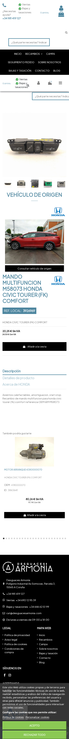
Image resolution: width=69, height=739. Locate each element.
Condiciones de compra (14, 650)
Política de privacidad (17, 635)
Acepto (34, 725)
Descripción (12, 371)
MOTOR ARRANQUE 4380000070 (23, 469)
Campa (43, 644)
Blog (42, 662)
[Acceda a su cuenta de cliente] (61, 8)
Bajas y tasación (48, 653)
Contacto (45, 657)
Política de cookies (16, 644)
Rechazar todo (35, 735)
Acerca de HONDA (16, 384)
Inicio (42, 635)
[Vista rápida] (63, 442)
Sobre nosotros (48, 648)
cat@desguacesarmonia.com (24, 613)
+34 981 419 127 (8, 18)
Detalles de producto (18, 378)
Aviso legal (11, 639)
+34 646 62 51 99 (39, 606)
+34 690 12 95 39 (26, 600)
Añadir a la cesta (36, 346)
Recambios (45, 639)
